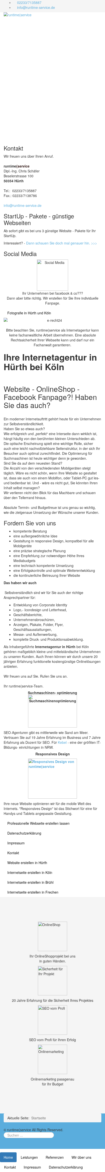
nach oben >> (14, 1144)
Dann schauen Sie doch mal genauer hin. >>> (61, 243)
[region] (52, 78)
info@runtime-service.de (36, 7)
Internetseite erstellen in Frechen (32, 892)
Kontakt (13, 852)
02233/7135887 (29, 2)
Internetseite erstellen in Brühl (30, 882)
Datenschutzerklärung (24, 833)
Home (8, 1157)
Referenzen (55, 1157)
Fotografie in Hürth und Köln (29, 312)
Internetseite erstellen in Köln (29, 872)
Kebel (63, 742)
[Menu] (71, 13)
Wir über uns (81, 1157)
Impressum (16, 842)
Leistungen (29, 1157)
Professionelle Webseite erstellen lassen (38, 823)
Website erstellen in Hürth (27, 862)
